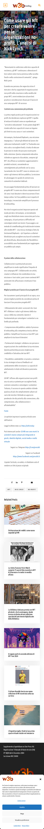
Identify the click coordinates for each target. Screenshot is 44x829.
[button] (40, 779)
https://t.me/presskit (32, 447)
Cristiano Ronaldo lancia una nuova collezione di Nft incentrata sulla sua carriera (21, 693)
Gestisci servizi (21, 800)
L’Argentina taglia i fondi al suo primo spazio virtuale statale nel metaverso (21, 732)
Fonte (6, 411)
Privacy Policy (25, 825)
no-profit (32, 489)
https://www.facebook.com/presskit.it (26, 456)
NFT (9, 489)
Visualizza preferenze (22, 820)
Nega (22, 814)
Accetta (22, 807)
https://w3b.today (27, 426)
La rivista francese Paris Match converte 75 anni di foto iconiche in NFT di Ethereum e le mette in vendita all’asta (22, 571)
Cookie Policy (17, 825)
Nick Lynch (19, 489)
